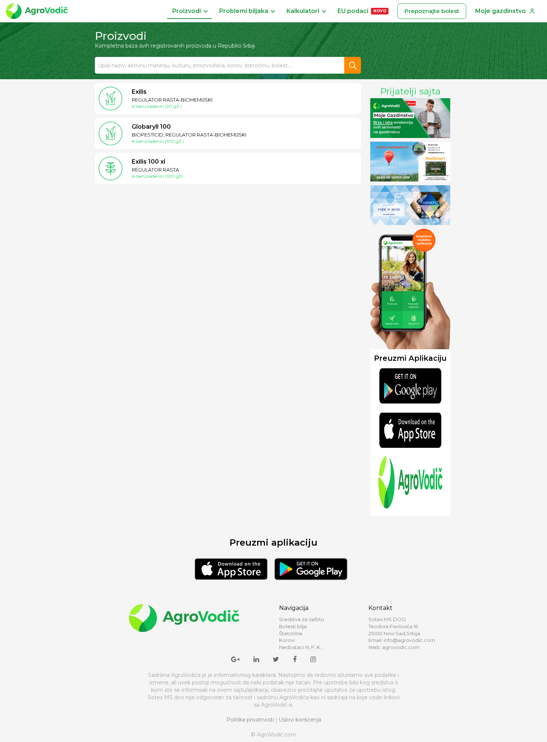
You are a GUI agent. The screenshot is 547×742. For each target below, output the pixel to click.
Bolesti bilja (293, 626)
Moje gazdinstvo (500, 11)
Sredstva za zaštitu (301, 619)
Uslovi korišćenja (300, 719)
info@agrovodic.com (409, 640)
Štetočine (291, 633)
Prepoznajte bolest (431, 11)
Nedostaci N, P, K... (301, 647)
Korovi (287, 640)
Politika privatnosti (250, 719)
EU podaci (362, 11)
